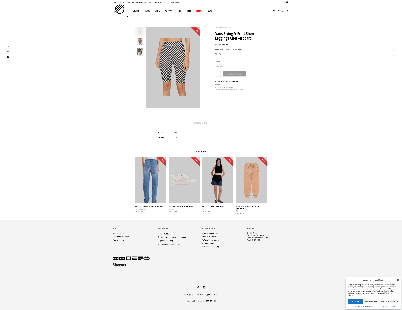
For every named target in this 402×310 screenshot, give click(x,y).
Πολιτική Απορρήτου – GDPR (207, 294)
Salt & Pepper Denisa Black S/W (213, 206)
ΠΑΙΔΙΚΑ (157, 11)
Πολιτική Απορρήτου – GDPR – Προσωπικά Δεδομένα (379, 306)
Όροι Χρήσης (189, 294)
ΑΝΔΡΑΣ (136, 11)
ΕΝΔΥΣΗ (234, 90)
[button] (398, 280)
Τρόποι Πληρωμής (209, 243)
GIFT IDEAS (199, 11)
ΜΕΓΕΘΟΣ (218, 61)
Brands (225, 27)
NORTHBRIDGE (210, 301)
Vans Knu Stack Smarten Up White (181, 206)
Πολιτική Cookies (356, 306)
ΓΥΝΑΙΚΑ (147, 11)
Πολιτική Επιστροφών (211, 240)
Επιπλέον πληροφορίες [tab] (200, 123)
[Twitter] (8, 52)
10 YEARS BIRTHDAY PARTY (170, 244)
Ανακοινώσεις (118, 240)
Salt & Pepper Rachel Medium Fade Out (149, 206)
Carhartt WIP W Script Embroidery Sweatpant (248, 207)
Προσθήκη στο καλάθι (234, 74)
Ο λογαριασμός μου (210, 233)
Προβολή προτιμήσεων (389, 301)
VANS (230, 27)
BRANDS (188, 11)
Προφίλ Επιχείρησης (121, 236)
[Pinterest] (8, 57)
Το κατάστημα (118, 233)
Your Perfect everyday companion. (173, 237)
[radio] (217, 64)
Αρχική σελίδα (218, 27)
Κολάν (237, 90)
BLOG (210, 11)
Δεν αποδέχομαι (371, 301)
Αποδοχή (355, 301)
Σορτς (241, 90)
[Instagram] (287, 2)
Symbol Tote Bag (166, 241)
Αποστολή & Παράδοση (211, 236)
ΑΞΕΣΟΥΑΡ (168, 11)
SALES (179, 11)
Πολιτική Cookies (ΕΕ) (210, 247)
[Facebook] (284, 2)
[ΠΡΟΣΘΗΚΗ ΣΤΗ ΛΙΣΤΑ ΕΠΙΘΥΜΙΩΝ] (151, 198)
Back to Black (165, 234)
